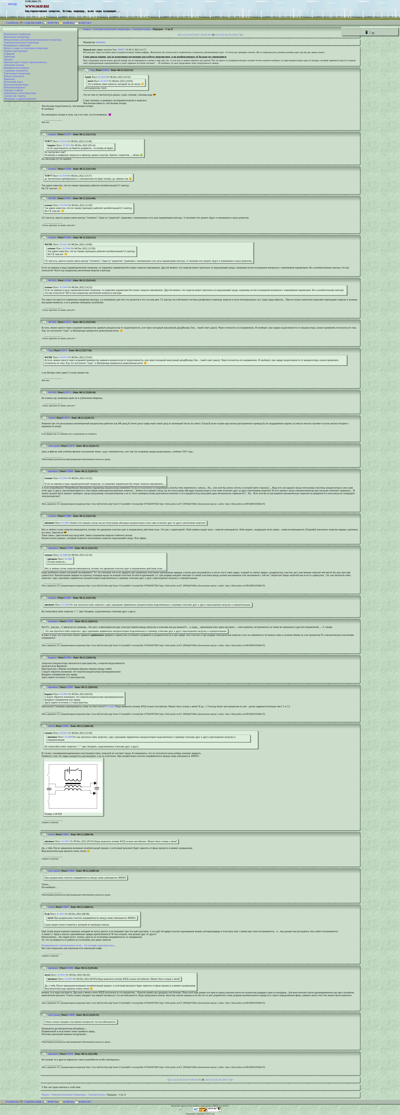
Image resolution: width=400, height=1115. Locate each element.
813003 (60, 914)
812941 (67, 198)
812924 (105, 70)
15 (230, 34)
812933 (63, 141)
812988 (67, 516)
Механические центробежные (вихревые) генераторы (32, 39)
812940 (67, 169)
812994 (67, 657)
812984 (69, 471)
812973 (67, 392)
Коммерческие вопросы (16, 67)
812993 (69, 621)
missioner (100, 42)
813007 (65, 907)
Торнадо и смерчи (13, 90)
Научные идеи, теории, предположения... (26, 62)
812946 (67, 237)
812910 (66, 145)
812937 (67, 134)
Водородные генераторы (17, 45)
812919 (104, 81)
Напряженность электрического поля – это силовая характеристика (78, 945)
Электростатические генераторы (21, 42)
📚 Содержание (31, 23)
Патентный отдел (13, 81)
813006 (70, 870)
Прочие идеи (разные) (16, 51)
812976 (70, 446)
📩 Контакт (83, 23)
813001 (65, 726)
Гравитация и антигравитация (20, 93)
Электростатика (141, 29)
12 (217, 34)
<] (178, 34)
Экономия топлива (14, 65)
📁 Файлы (66, 23)
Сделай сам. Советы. (15, 96)
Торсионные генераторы (17, 73)
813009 (70, 1015)
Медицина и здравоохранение (20, 98)
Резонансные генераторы (17, 34)
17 (238, 34)
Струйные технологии (16, 70)
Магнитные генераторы (16, 37)
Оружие (8, 59)
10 (209, 34)
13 (221, 34)
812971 (63, 350)
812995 (69, 687)
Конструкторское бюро (16, 84)
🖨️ (373, 32)
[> (243, 34)
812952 (67, 322)
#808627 (121, 49)
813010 (69, 1054)
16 (234, 34)
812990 (69, 548)
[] (110, 706)
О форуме (9, 53)
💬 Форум (50, 23)
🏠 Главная (10, 23)
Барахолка (9, 79)
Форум (87, 29)
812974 (66, 417)
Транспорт (9, 56)
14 (226, 34)
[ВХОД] (12, 4)
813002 (65, 834)
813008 (69, 968)
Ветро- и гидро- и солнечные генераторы (26, 48)
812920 (102, 77)
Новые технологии (14, 76)
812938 (63, 175)
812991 (67, 597)
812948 (67, 280)
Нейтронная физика (14, 87)
